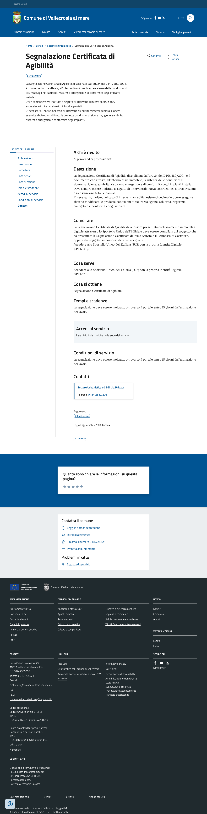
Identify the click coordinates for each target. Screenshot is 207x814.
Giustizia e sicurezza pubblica (120, 609)
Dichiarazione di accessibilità (120, 674)
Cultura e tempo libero (69, 629)
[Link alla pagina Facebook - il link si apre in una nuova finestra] (155, 18)
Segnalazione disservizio (118, 686)
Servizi (62, 32)
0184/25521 (27, 676)
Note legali (111, 669)
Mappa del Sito (97, 797)
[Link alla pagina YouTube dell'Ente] (161, 663)
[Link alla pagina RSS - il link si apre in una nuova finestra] (163, 18)
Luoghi (156, 641)
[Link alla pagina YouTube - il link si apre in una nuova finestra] (159, 18)
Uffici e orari (16, 744)
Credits (70, 797)
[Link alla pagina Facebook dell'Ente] (155, 663)
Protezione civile (140, 32)
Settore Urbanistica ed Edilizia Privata (100, 387)
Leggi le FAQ (112, 682)
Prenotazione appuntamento (120, 691)
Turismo (160, 32)
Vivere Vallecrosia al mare (89, 32)
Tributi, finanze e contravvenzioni (123, 624)
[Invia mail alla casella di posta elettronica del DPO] (34, 768)
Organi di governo (19, 624)
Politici (13, 635)
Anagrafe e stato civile (70, 609)
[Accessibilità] (10, 803)
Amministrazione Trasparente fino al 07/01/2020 (79, 676)
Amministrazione (24, 32)
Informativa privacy (115, 664)
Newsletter (159, 668)
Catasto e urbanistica (59, 46)
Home (29, 46)
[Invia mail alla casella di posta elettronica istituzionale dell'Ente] (32, 687)
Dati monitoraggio (19, 797)
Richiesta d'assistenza (117, 695)
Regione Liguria (20, 3)
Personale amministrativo (23, 629)
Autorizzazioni (65, 619)
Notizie (157, 609)
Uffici (12, 640)
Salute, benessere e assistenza (121, 619)
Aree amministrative (21, 609)
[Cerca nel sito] (189, 18)
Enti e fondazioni (19, 619)
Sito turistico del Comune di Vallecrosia (78, 669)
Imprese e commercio (116, 614)
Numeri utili (16, 750)
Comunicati (159, 614)
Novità (46, 32)
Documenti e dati (19, 614)
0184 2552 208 (97, 394)
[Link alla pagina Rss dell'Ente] (167, 663)
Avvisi (156, 619)
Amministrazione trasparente (121, 678)
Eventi (156, 646)
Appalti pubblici (66, 614)
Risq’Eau (62, 664)
